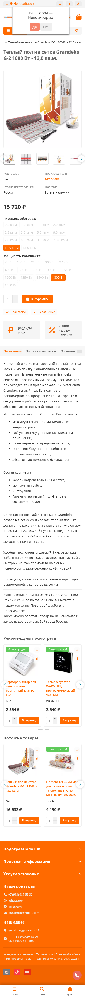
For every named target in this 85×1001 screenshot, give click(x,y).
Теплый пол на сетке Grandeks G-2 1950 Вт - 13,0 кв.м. (21, 786)
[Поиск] (76, 30)
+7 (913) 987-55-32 (20, 894)
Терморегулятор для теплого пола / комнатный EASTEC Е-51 (21, 688)
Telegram (15, 907)
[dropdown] (6, 3)
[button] (3, 158)
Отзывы (70, 351)
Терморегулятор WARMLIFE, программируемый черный (60, 688)
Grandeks (52, 179)
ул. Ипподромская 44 (23, 930)
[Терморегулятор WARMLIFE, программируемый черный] (62, 661)
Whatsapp (15, 900)
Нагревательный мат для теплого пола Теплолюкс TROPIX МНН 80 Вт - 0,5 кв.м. (62, 788)
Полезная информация (26, 861)
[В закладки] (37, 650)
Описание (12, 351)
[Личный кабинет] (78, 3)
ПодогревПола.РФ (21, 848)
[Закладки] (59, 3)
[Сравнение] (69, 3)
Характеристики (41, 351)
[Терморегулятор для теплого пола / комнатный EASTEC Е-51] (22, 661)
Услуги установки (21, 873)
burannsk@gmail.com (23, 913)
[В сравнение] (37, 658)
